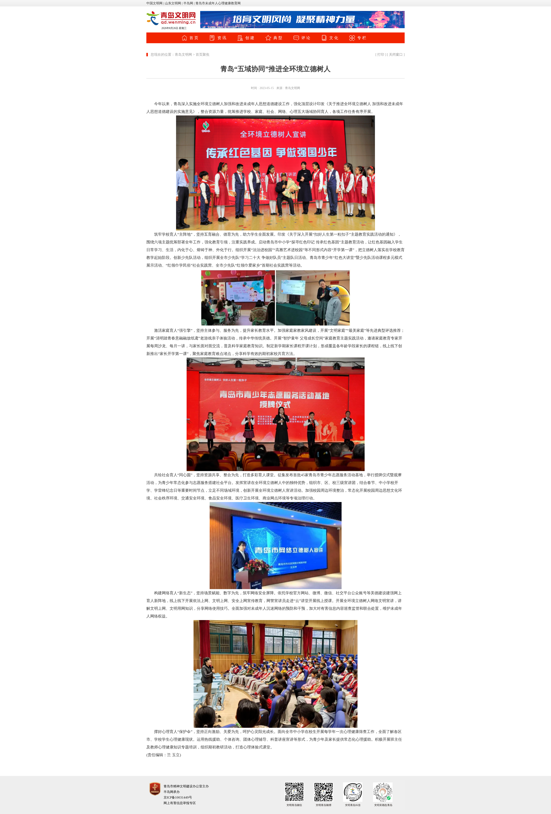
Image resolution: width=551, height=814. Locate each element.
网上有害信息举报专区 (180, 803)
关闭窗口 (396, 54)
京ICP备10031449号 (178, 797)
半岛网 (188, 3)
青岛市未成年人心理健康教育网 (218, 3)
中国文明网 (154, 3)
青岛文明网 (183, 54)
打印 (380, 54)
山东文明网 (173, 3)
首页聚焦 (202, 54)
